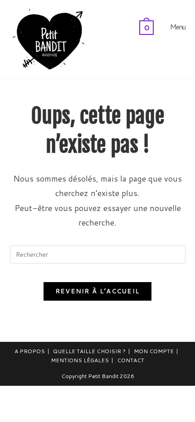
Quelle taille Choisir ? (89, 351)
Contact (130, 360)
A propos (30, 351)
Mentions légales (80, 360)
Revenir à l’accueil (97, 291)
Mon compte (154, 351)
